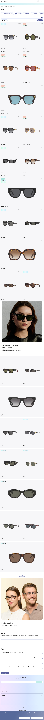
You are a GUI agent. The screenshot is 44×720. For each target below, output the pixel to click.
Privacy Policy (15, 714)
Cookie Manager (4, 715)
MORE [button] (22, 575)
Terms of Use (22, 714)
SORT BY (3, 20)
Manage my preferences (5, 717)
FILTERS (39, 20)
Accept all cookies (37, 717)
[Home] (5, 1)
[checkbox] (42, 17)
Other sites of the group (22, 710)
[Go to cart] (40, 1)
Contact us (5, 673)
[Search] (38, 1)
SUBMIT (39, 682)
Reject (24, 717)
